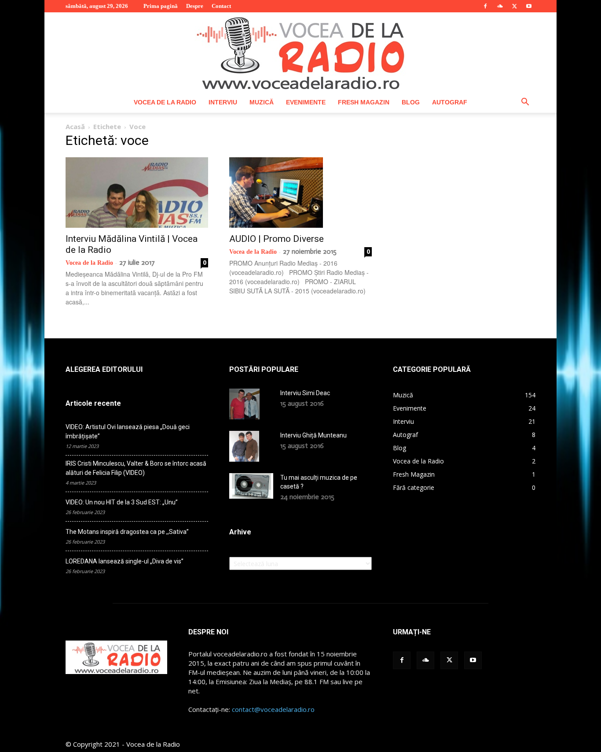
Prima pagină (160, 6)
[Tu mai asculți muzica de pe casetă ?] (251, 486)
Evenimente (306, 102)
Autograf (449, 102)
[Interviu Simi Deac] (244, 404)
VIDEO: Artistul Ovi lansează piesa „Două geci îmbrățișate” (128, 431)
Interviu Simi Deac (305, 392)
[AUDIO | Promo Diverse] (300, 192)
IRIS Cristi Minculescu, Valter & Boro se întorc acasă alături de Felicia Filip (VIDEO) (136, 468)
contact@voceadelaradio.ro (273, 709)
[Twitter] (514, 6)
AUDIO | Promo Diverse (276, 238)
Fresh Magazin (363, 102)
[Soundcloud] (499, 6)
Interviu (223, 102)
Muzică (261, 102)
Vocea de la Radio (165, 102)
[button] (524, 103)
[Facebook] (485, 6)
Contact (221, 6)
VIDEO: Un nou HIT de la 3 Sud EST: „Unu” (122, 502)
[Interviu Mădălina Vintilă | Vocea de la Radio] (137, 192)
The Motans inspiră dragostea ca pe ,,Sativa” (127, 531)
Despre (194, 6)
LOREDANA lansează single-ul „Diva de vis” (124, 561)
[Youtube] (528, 6)
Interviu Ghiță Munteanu (313, 435)
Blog (411, 102)
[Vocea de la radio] (300, 52)
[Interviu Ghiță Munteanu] (244, 446)
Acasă (75, 126)
